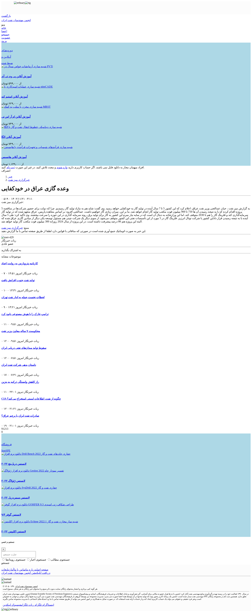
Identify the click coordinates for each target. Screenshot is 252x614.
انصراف (5, 170)
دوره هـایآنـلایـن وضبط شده (7, 57)
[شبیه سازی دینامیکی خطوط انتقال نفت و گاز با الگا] (31, 127)
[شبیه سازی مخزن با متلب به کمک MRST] (26, 106)
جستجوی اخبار (38, 559)
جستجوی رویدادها (16, 559)
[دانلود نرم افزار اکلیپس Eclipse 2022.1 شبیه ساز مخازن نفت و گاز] (39, 521)
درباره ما (31, 569)
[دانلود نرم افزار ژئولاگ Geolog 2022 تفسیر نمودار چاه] (32, 470)
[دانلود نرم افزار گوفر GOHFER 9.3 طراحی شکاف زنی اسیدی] (37, 504)
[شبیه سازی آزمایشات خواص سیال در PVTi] (27, 66)
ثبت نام (11, 167)
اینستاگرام (48, 604)
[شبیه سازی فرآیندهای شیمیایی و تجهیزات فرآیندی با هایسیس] (37, 147)
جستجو (5, 562)
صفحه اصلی (42, 569)
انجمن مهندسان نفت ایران (26, 586)
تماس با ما (20, 569)
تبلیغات (5, 569)
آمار (11, 569)
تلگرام (38, 604)
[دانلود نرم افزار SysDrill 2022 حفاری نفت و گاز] (29, 487)
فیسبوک (16, 604)
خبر (10, 176)
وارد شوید (62, 167)
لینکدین (7, 604)
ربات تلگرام (27, 604)
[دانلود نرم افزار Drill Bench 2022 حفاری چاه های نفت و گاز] (35, 453)
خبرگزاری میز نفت (19, 179)
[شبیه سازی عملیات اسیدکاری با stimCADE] (27, 86)
